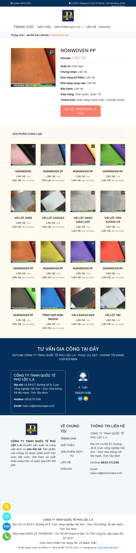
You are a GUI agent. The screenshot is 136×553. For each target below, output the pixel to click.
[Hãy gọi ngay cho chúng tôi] (4, 536)
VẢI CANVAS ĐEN (82, 315)
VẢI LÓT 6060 (23, 217)
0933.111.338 (33, 399)
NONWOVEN (23, 171)
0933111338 (84, 109)
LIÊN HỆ (91, 27)
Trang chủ (17, 35)
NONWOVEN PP (53, 171)
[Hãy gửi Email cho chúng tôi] (4, 516)
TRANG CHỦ (23, 27)
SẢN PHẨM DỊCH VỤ (67, 27)
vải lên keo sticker (37, 35)
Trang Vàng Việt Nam (107, 547)
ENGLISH (104, 27)
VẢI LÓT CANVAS (53, 217)
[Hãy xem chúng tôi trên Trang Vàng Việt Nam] (4, 506)
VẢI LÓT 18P (113, 315)
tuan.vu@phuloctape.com (38, 405)
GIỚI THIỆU (44, 27)
